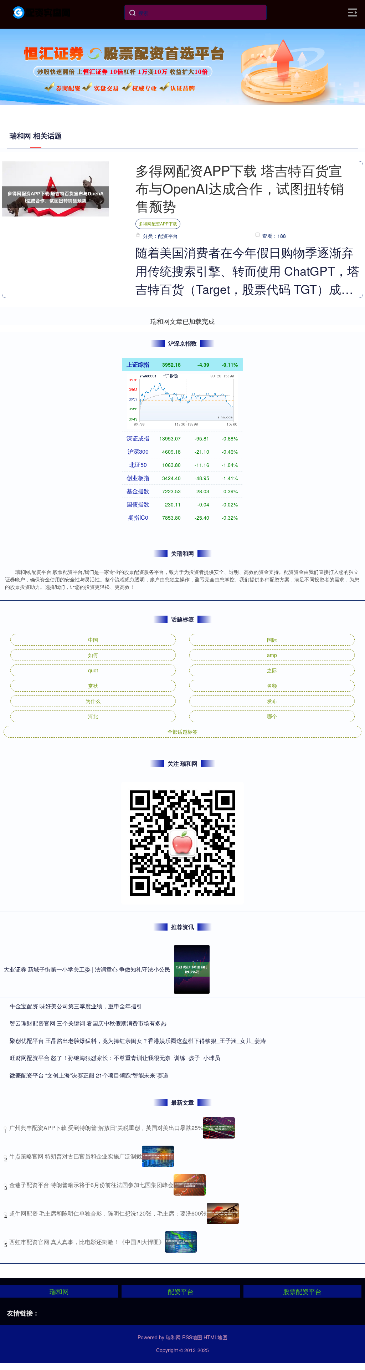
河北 (93, 716)
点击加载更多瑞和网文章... (183, 321)
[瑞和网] (42, 11)
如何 (93, 654)
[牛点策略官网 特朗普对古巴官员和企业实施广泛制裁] (158, 1156)
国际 (272, 639)
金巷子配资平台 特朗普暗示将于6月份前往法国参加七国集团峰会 (91, 1185)
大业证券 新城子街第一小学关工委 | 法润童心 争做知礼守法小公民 (87, 969)
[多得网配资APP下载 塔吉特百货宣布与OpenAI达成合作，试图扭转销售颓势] (55, 196)
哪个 (272, 716)
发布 (272, 700)
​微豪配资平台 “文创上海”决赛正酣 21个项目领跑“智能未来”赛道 (89, 1075)
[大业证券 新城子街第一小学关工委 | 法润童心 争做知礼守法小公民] (192, 969)
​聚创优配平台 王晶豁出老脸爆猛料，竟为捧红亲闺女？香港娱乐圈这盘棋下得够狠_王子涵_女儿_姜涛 (138, 1041)
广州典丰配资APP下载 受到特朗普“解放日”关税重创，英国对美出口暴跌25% (106, 1128)
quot (93, 670)
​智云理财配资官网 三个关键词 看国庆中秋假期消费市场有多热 (88, 1023)
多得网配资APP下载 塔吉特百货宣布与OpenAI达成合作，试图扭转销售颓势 (239, 187)
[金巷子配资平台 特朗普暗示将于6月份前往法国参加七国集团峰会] (190, 1185)
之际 (272, 670)
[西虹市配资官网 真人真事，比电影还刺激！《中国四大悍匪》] (181, 1242)
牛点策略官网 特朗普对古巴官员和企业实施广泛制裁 (75, 1156)
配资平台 (181, 1291)
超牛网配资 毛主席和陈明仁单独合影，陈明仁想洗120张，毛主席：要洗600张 (108, 1213)
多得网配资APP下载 (158, 223)
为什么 (93, 700)
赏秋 (93, 685)
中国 (93, 639)
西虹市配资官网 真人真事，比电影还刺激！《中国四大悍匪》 (87, 1242)
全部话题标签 (182, 731)
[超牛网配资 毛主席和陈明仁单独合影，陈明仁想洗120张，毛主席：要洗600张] (223, 1213)
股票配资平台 (302, 1291)
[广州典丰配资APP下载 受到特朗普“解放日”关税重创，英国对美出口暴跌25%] (219, 1128)
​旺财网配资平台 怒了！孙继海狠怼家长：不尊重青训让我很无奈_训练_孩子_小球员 (115, 1058)
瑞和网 (59, 1291)
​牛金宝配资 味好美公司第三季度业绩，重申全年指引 (76, 1006)
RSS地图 (192, 1337)
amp (272, 654)
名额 (272, 685)
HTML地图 (215, 1337)
